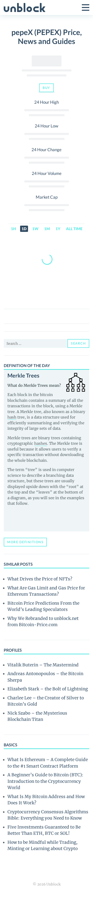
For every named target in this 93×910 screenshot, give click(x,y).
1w (35, 228)
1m (47, 228)
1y (58, 228)
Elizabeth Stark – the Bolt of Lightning (47, 689)
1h (13, 228)
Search (78, 343)
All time (74, 228)
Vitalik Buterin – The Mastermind (43, 665)
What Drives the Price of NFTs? (39, 579)
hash (11, 417)
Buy (46, 88)
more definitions (25, 542)
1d (24, 228)
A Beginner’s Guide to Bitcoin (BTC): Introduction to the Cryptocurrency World (45, 781)
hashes (40, 443)
